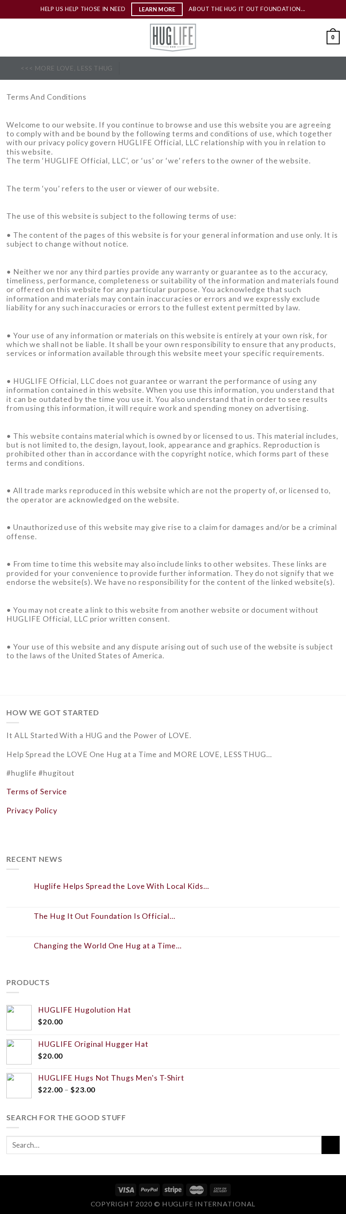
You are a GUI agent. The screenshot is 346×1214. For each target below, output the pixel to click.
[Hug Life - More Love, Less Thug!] (173, 37)
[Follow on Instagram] (141, 68)
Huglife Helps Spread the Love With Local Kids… (121, 886)
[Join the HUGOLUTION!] (10, 68)
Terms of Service (36, 791)
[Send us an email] (165, 68)
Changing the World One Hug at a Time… (108, 945)
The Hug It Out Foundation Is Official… (105, 916)
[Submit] (331, 1145)
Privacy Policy (31, 810)
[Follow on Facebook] (128, 68)
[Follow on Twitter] (153, 68)
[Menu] (12, 38)
